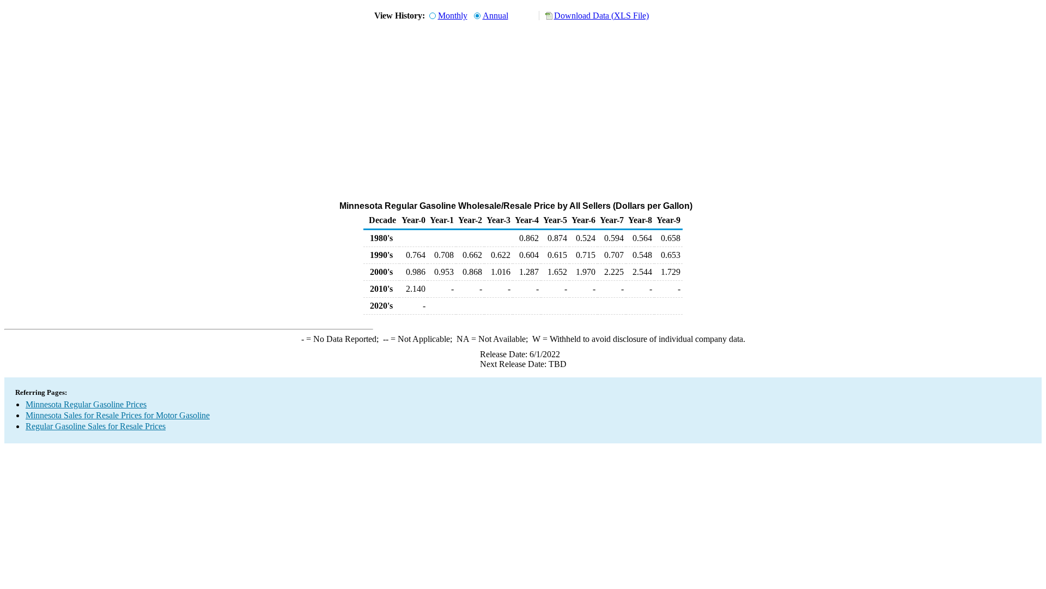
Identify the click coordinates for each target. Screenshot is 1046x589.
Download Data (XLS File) (601, 15)
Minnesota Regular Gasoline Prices (86, 404)
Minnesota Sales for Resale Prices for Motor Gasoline (118, 415)
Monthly (452, 15)
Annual (495, 15)
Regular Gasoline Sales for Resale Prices (96, 426)
